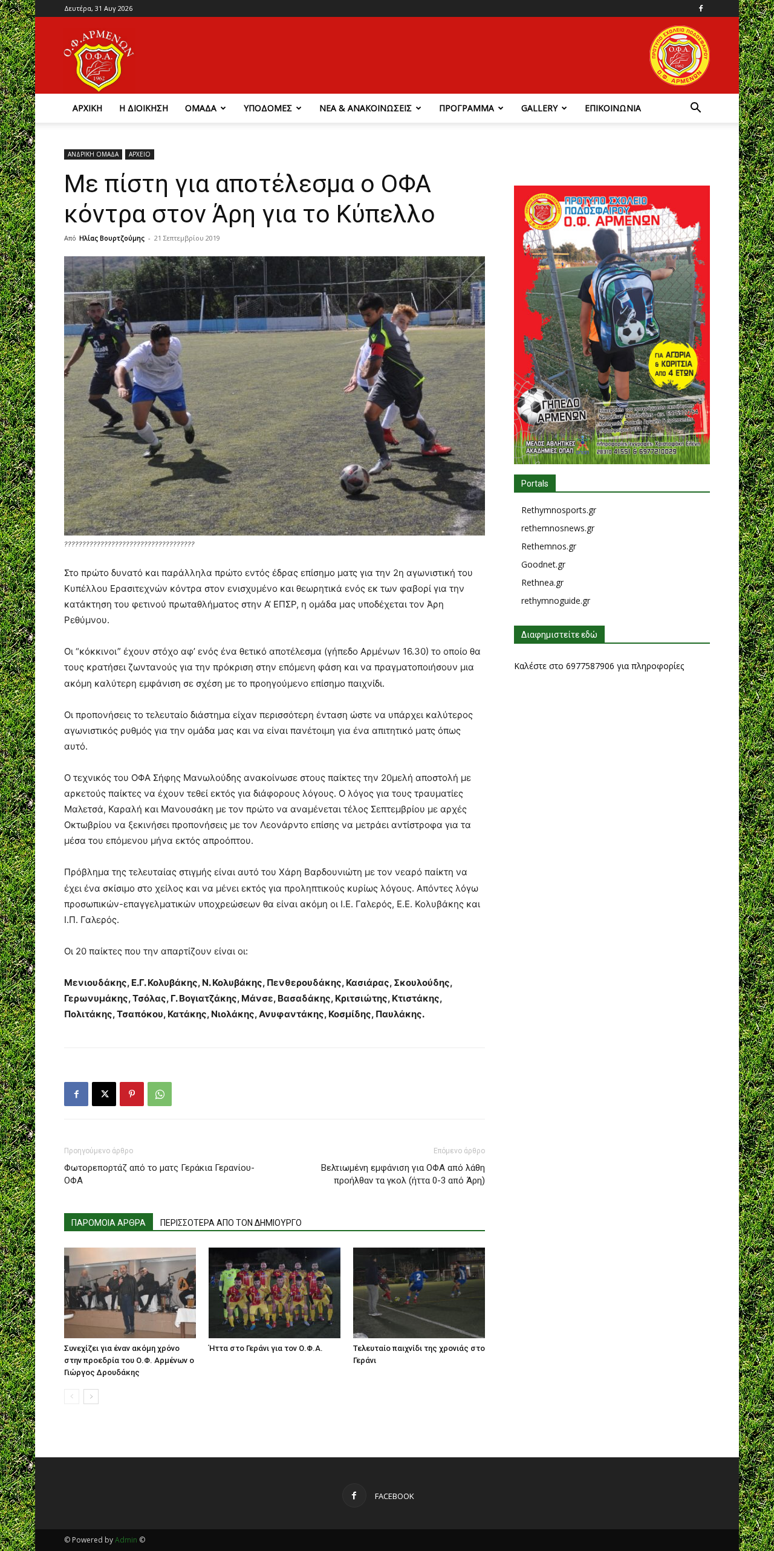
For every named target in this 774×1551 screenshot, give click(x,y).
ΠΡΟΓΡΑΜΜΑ (466, 108)
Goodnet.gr (543, 564)
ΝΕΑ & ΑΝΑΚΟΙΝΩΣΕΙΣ (365, 108)
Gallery (539, 108)
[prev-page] (71, 1396)
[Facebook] (701, 8)
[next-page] (91, 1396)
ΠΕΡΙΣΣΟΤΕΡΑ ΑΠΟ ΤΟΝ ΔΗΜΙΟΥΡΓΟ (231, 1223)
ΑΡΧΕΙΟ (140, 154)
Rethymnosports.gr (558, 510)
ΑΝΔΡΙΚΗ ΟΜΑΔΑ (93, 154)
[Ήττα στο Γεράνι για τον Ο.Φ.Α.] (274, 1293)
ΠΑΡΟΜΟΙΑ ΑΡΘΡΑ (108, 1223)
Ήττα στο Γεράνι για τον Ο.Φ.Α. (266, 1348)
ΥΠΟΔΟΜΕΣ (268, 108)
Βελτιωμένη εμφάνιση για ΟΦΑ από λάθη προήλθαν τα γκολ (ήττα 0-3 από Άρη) (403, 1174)
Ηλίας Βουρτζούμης (112, 237)
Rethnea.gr (542, 582)
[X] (104, 1094)
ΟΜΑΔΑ (200, 108)
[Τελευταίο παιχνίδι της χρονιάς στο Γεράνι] (419, 1293)
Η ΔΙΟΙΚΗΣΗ (143, 108)
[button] (695, 109)
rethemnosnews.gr (557, 528)
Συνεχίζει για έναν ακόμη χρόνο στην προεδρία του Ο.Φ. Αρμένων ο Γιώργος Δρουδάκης (129, 1360)
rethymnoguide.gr (555, 600)
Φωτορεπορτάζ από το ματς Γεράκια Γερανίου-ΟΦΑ (159, 1174)
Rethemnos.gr (548, 546)
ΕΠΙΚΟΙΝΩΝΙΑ (613, 108)
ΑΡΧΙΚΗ (87, 108)
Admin (126, 1540)
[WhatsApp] (160, 1094)
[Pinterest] (132, 1094)
